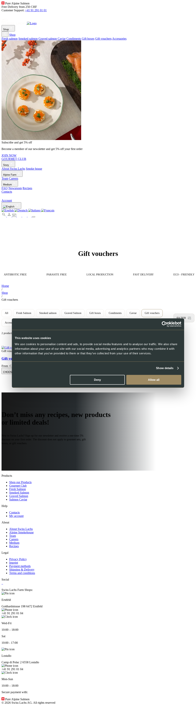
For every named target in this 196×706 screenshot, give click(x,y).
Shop (6, 29)
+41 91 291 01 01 (36, 10)
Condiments (73, 38)
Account (7, 200)
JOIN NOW (9, 155)
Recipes (27, 188)
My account (16, 516)
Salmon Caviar (18, 499)
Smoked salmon (28, 38)
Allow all (153, 379)
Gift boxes (88, 38)
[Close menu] (5, 34)
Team (5, 178)
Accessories (119, 38)
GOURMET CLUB (14, 159)
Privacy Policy (18, 559)
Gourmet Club (18, 485)
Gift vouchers (103, 38)
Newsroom (15, 188)
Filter (181, 317)
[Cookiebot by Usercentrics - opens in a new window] (164, 324)
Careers (13, 178)
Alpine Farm (9, 174)
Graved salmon (47, 38)
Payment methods (20, 566)
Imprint (13, 562)
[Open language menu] (11, 205)
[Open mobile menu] (33, 216)
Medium (7, 184)
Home (5, 285)
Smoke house (34, 168)
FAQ (5, 188)
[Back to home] (19, 23)
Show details (164, 368)
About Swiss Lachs (13, 168)
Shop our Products (20, 482)
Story (6, 165)
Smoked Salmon (19, 492)
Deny (97, 379)
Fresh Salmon (23, 313)
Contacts (7, 191)
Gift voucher (11, 358)
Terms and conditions (22, 573)
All (6, 313)
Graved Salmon (73, 313)
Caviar (62, 38)
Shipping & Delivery (21, 569)
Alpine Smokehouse (21, 532)
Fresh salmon (10, 38)
